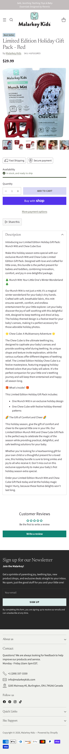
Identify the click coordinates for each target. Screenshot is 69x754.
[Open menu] (4, 19)
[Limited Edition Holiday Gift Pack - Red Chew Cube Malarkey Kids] (34, 102)
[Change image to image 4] (41, 145)
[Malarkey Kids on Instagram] (15, 702)
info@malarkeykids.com (21, 679)
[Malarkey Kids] (34, 19)
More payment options (34, 211)
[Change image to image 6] (64, 145)
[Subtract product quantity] (6, 191)
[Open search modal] (11, 19)
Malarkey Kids (13, 53)
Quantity (7, 184)
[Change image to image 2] (18, 145)
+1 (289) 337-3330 (17, 673)
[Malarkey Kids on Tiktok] (20, 702)
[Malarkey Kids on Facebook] (4, 702)
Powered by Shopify (48, 732)
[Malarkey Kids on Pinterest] (10, 702)
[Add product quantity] (18, 191)
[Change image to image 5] (53, 145)
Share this (14, 222)
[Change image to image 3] (30, 145)
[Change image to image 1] (7, 145)
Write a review (34, 534)
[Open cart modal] (63, 19)
